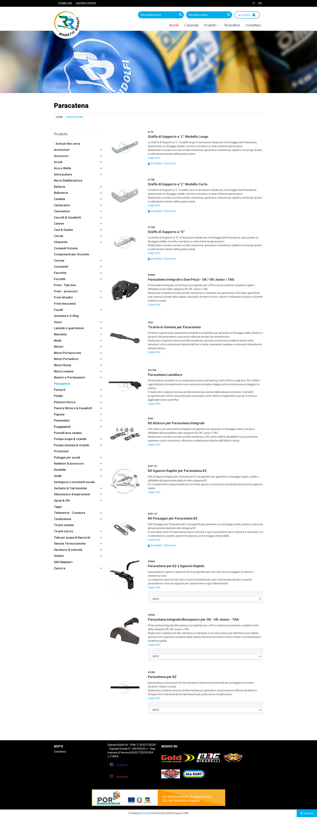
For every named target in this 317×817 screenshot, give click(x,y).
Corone (59, 260)
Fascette (60, 273)
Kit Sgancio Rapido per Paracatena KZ (177, 471)
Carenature (62, 211)
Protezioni (61, 451)
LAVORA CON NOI (86, 3)
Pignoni (59, 414)
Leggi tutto (154, 157)
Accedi (245, 15)
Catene (59, 223)
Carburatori (62, 205)
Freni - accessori (66, 291)
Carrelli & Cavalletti (67, 217)
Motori (58, 346)
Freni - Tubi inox (65, 285)
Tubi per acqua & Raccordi (72, 537)
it (254, 3)
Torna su (308, 813)
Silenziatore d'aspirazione (72, 494)
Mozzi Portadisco (66, 359)
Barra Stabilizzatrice (68, 180)
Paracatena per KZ (162, 677)
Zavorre (59, 568)
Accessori (61, 156)
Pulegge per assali (67, 457)
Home (59, 117)
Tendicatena (62, 519)
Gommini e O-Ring (66, 316)
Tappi (57, 507)
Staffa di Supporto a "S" (166, 232)
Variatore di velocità (68, 550)
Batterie (59, 186)
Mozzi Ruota (62, 365)
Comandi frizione (66, 248)
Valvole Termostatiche (70, 543)
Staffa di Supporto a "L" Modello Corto (177, 184)
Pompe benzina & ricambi (71, 445)
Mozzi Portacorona (67, 353)
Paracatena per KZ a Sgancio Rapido (176, 566)
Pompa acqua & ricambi (70, 439)
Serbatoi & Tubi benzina (70, 488)
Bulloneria (61, 193)
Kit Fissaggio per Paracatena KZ (173, 518)
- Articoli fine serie (67, 143)
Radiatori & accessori (69, 463)
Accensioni (61, 149)
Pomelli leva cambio (68, 433)
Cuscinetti (61, 266)
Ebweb (146, 813)
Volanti (58, 556)
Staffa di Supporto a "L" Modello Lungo (178, 136)
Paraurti (59, 389)
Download (65, 3)
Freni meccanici (65, 303)
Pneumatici (62, 420)
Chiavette (61, 242)
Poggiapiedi (62, 426)
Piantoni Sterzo (65, 402)
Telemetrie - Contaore (69, 513)
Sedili (57, 476)
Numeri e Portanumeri (69, 377)
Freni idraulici (63, 297)
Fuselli (58, 310)
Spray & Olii (62, 500)
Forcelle (59, 279)
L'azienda (191, 25)
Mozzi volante (64, 371)
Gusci (58, 322)
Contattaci (253, 25)
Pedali (58, 396)
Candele (59, 199)
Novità (174, 25)
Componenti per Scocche (71, 254)
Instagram (122, 776)
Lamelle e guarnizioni (69, 328)
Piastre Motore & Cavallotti (73, 408)
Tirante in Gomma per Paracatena (174, 327)
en (260, 3)
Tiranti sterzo (63, 531)
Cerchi (58, 236)
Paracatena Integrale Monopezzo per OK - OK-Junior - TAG (193, 619)
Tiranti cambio (64, 525)
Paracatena (62, 383)
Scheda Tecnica (163, 163)
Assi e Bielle (62, 168)
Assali (58, 162)
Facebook (121, 765)
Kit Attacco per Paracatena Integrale (176, 423)
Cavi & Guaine (63, 230)
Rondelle (60, 470)
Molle (58, 340)
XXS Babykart (63, 562)
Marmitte (60, 334)
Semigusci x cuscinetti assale (74, 482)
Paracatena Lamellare (165, 375)
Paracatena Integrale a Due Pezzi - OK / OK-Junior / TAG (191, 279)
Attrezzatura (63, 174)
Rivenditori (232, 25)
